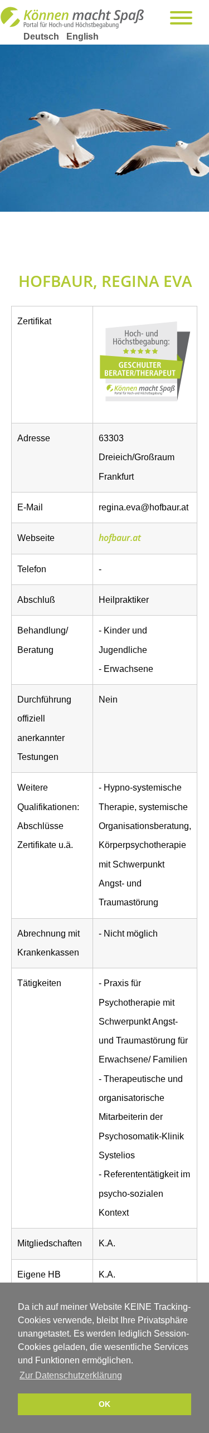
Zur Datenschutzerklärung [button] (71, 1375)
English (82, 36)
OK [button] (104, 1404)
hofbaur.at (120, 538)
